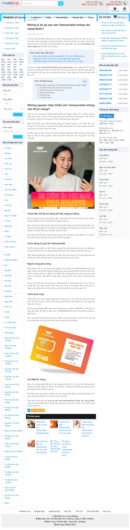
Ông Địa (8, 179)
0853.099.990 (105, 70)
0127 (15, 62)
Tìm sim (18, 114)
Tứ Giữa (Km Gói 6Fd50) (11, 465)
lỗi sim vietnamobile (37, 410)
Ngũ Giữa (8, 296)
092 (20, 77)
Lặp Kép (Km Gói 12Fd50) (12, 370)
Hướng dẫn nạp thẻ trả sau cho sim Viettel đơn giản (113, 47)
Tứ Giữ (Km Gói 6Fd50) (11, 457)
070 (14, 64)
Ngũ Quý (8, 226)
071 (20, 64)
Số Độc (8, 254)
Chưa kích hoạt (45, 95)
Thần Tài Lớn (10, 247)
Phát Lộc (8, 306)
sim (75, 126)
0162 (3, 72)
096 (8, 69)
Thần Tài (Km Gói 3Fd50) (12, 444)
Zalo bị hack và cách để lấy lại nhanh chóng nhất (113, 31)
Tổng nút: (7, 90)
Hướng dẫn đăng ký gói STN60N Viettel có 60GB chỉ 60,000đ (114, 39)
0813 (21, 59)
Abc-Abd (8, 275)
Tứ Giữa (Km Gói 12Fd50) (11, 473)
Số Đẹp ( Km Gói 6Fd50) (11, 408)
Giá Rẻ (7, 210)
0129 (21, 62)
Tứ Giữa (8, 236)
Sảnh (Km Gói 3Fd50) (13, 430)
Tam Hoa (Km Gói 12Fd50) (12, 339)
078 (14, 67)
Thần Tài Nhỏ (10, 241)
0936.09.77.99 (105, 98)
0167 (9, 74)
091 (8, 59)
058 (14, 77)
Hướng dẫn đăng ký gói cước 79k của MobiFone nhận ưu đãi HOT (113, 56)
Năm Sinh (9, 184)
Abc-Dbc (8, 286)
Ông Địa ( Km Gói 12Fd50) (12, 377)
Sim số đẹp (66, 516)
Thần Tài (8, 163)
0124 (3, 62)
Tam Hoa (8, 205)
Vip (6, 265)
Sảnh (7, 231)
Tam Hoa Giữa (11, 189)
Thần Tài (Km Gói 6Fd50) (12, 401)
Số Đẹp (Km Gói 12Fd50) (11, 362)
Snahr (7, 503)
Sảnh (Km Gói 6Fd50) (13, 451)
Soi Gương (9, 195)
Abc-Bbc (8, 270)
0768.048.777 (105, 89)
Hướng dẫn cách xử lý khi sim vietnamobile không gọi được (56, 58)
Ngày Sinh (9, 301)
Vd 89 (7, 312)
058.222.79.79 (105, 75)
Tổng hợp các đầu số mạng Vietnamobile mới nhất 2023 (67, 448)
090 (2, 64)
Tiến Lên (8, 169)
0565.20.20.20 (105, 80)
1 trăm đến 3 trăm (12, 22)
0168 (15, 74)
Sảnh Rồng (9, 332)
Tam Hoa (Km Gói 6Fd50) (12, 385)
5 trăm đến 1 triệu (12, 33)
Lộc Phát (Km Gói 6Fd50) (12, 416)
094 (14, 59)
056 (8, 77)
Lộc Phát (8, 158)
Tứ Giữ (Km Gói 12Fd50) (11, 481)
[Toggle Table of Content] (83, 81)
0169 (21, 74)
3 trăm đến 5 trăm (12, 28)
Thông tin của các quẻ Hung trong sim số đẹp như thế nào (113, 23)
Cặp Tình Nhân (11, 215)
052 (2, 77)
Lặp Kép (8, 291)
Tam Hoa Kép (10, 327)
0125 (9, 62)
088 (2, 59)
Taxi (6, 200)
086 (2, 69)
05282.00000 (105, 103)
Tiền (6, 174)
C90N (7, 317)
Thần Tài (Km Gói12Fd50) (10, 488)
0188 (9, 79)
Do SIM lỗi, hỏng (45, 97)
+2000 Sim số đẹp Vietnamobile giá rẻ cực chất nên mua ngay (58, 61)
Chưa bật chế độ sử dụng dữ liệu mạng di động (56, 87)
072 (2, 67)
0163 (9, 72)
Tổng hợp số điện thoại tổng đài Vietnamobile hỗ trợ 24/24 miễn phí (88, 429)
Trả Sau (8, 148)
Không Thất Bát (11, 260)
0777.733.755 (105, 94)
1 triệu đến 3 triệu (12, 38)
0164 (15, 72)
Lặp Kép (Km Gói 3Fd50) (12, 393)
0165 (21, 72)
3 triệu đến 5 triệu (12, 43)
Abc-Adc (8, 280)
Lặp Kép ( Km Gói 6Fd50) (12, 424)
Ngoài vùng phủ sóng (47, 92)
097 (14, 69)
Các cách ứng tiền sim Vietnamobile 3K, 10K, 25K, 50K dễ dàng (58, 56)
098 (20, 69)
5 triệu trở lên (10, 48)
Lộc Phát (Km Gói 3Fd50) (12, 496)
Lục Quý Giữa (10, 322)
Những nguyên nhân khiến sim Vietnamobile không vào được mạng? (61, 85)
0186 (3, 79)
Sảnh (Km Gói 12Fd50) (10, 346)
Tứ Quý (8, 221)
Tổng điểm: (8, 99)
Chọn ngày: (8, 127)
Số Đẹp (8, 153)
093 (8, 64)
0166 (3, 74)
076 (8, 67)
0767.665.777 (105, 84)
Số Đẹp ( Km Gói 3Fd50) (11, 437)
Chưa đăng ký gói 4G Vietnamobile (52, 90)
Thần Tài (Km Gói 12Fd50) (12, 354)
